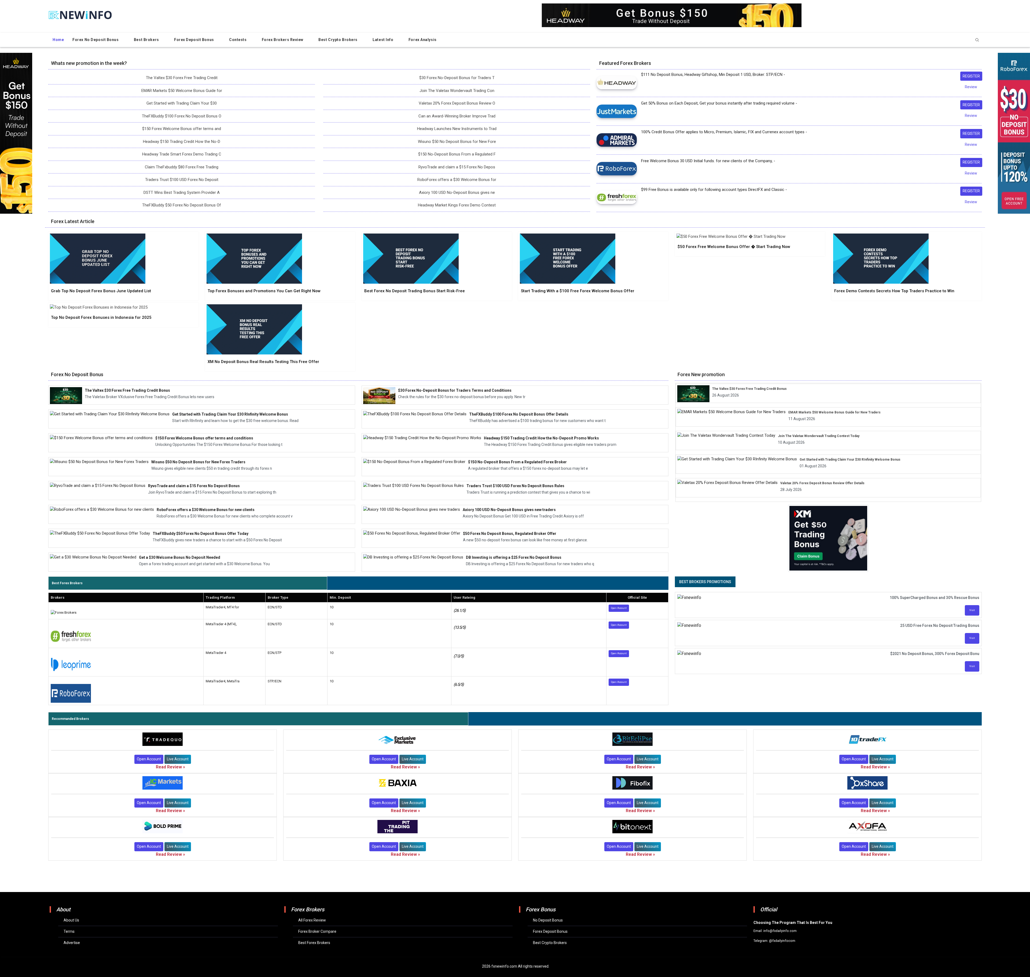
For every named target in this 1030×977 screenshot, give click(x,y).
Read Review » (170, 766)
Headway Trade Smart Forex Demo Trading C (181, 154)
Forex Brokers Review (283, 40)
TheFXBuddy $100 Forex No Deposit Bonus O (181, 116)
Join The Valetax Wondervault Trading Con (457, 90)
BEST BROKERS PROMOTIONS (705, 582)
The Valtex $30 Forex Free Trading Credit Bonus (749, 389)
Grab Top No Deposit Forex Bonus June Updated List (101, 290)
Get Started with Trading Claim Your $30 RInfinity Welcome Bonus (850, 459)
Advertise (72, 943)
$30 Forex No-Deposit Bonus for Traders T (457, 77)
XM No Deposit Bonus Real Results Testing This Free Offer (263, 361)
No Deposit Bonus (548, 920)
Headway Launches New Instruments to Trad (456, 128)
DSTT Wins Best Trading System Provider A (182, 192)
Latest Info (383, 40)
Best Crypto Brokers (338, 40)
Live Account (178, 759)
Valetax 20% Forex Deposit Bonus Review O (457, 103)
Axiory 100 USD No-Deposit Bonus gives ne (457, 192)
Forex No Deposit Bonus (96, 40)
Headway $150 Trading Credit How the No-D (181, 141)
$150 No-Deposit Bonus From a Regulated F (457, 154)
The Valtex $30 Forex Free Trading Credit (182, 77)
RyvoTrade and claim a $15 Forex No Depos (456, 167)
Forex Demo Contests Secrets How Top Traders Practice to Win (894, 290)
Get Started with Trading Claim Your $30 (181, 103)
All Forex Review (312, 920)
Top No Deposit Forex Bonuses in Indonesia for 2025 (101, 317)
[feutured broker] (617, 82)
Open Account (619, 608)
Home (58, 40)
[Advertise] (828, 536)
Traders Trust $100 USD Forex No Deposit (181, 179)
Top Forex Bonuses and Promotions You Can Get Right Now (264, 290)
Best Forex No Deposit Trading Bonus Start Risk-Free (414, 290)
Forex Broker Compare (317, 931)
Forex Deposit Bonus (194, 40)
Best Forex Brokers (314, 943)
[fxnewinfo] (97, 259)
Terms (69, 931)
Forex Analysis (423, 40)
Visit (972, 610)
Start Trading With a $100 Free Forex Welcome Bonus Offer (577, 290)
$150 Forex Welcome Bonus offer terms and (181, 128)
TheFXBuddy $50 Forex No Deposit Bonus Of (181, 205)
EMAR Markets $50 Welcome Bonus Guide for (181, 90)
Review (971, 87)
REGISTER (971, 76)
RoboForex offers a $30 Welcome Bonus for (456, 179)
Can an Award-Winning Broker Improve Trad (456, 116)
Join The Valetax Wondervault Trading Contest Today (818, 436)
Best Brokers (147, 40)
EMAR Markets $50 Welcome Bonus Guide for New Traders (834, 412)
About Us (71, 920)
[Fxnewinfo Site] (80, 14)
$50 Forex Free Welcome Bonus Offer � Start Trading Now (734, 246)
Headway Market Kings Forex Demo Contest (457, 205)
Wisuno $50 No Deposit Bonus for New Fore (457, 141)
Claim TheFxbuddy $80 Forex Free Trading (181, 167)
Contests (238, 40)
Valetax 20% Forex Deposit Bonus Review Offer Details (822, 483)
